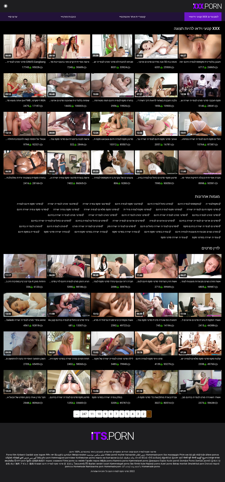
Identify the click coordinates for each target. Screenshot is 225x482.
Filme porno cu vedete (74, 461)
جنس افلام (140, 455)
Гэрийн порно (92, 461)
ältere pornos (212, 455)
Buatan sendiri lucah (99, 464)
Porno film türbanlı (15, 455)
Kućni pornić (173, 461)
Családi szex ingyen (36, 455)
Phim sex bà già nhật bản (192, 455)
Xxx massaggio (171, 455)
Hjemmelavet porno (139, 461)
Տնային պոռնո (63, 455)
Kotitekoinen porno (86, 458)
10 (99, 414)
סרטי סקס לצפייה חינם (52, 464)
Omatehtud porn (196, 464)
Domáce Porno (187, 461)
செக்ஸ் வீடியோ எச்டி (125, 458)
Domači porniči (203, 461)
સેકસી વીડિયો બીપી (143, 458)
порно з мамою (54, 461)
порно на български (106, 458)
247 (84, 414)
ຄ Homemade (78, 466)
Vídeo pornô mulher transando (120, 455)
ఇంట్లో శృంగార (203, 458)
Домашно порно (158, 461)
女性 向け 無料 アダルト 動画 (20, 464)
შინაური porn (44, 458)
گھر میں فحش (30, 458)
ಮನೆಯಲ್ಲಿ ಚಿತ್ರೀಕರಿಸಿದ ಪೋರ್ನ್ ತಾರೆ (168, 458)
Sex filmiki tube (138, 464)
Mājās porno (106, 461)
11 (92, 414)
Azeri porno (167, 464)
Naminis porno (121, 461)
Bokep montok (180, 464)
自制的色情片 (39, 461)
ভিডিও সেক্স (50, 455)
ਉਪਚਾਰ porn (20, 461)
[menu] (6, 6)
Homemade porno (151, 466)
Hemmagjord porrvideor (63, 458)
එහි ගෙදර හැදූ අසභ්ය (132, 466)
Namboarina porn (95, 466)
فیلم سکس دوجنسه (95, 455)
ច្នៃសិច (29, 461)
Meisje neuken (79, 455)
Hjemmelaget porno (120, 464)
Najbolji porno (153, 464)
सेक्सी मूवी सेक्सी (189, 458)
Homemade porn (154, 455)
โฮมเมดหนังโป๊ (81, 464)
